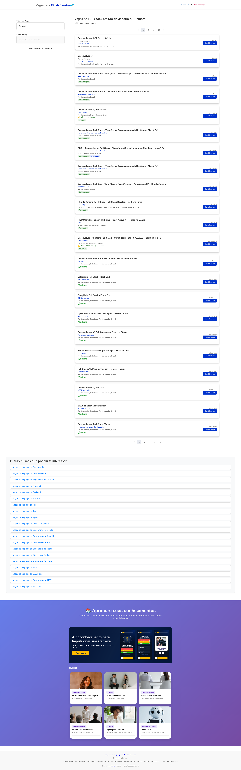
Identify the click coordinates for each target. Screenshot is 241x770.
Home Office (80, 761)
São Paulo (91, 761)
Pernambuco (156, 761)
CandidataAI (68, 761)
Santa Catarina (103, 761)
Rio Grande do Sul (170, 761)
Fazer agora (81, 653)
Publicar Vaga (199, 5)
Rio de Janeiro (116, 761)
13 (159, 30)
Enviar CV (185, 5)
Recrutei (111, 766)
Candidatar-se (210, 43)
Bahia (146, 761)
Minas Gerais (129, 761)
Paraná (139, 761)
